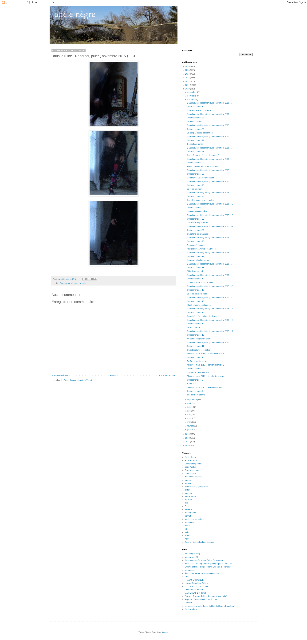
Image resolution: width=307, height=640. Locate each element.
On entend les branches (197, 234)
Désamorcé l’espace (196, 245)
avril (189, 418)
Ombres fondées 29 (195, 140)
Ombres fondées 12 (195, 335)
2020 (187, 89)
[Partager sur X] (89, 279)
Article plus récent (60, 375)
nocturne (188, 500)
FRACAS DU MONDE (194, 580)
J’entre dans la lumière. (197, 211)
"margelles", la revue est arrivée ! (201, 249)
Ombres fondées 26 (195, 174)
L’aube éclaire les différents (199, 110)
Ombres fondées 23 (195, 208)
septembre (192, 399)
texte (187, 535)
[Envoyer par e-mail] (83, 279)
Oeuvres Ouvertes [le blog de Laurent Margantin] (206, 596)
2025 (187, 70)
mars (189, 422)
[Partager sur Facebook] (92, 279)
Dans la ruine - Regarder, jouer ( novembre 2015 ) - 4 (210, 309)
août (189, 403)
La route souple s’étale (197, 294)
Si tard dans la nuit (195, 271)
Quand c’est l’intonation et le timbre (202, 316)
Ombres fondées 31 (195, 118)
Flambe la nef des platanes (199, 305)
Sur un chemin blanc (196, 395)
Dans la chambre (192, 470)
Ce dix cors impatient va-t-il (199, 222)
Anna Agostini (191, 460)
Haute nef (191, 383)
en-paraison (190, 570)
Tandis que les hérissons (198, 260)
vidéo (187, 539)
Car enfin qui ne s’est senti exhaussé (203, 155)
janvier (190, 429)
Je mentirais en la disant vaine (200, 283)
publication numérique (194, 519)
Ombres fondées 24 (195, 196)
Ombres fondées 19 (195, 256)
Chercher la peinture (194, 464)
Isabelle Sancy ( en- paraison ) (198, 486)
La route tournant (194, 189)
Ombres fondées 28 (195, 151)
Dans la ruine (65, 283)
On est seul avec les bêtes (198, 350)
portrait (188, 516)
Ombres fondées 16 (195, 290)
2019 (187, 434)
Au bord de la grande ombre (199, 339)
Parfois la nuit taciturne (197, 361)
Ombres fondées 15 (195, 301)
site (186, 529)
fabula (187, 577)
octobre (190, 100)
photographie (76, 283)
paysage (188, 509)
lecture (188, 490)
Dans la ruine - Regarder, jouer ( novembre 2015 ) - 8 (210, 215)
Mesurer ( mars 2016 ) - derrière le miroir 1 (205, 365)
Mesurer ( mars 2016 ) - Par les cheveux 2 (205, 387)
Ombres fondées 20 (195, 241)
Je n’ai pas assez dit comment (200, 133)
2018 (187, 438)
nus (186, 503)
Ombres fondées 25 (195, 185)
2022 (187, 81)
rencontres (189, 522)
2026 (187, 66)
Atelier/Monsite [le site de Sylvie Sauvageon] (204, 560)
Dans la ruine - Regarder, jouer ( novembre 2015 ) (208, 342)
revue (187, 526)
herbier (188, 483)
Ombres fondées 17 (195, 279)
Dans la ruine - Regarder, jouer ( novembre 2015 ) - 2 (210, 331)
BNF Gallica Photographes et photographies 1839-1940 (209, 564)
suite (84, 283)
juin (189, 411)
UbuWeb (188, 603)
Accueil (113, 375)
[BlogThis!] (86, 279)
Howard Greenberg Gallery (196, 583)
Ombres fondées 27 (195, 163)
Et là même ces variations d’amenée (203, 166)
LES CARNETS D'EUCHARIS (197, 586)
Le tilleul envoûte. (194, 122)
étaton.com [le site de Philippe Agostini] (202, 573)
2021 (187, 85)
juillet (190, 407)
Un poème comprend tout (198, 372)
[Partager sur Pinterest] (95, 279)
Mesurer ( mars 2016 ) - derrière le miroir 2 (205, 354)
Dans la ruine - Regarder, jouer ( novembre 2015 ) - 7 (210, 226)
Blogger (164, 632)
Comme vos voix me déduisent (200, 178)
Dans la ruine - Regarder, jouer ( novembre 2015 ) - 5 (210, 297)
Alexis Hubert (190, 457)
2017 (187, 442)
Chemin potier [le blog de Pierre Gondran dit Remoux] (208, 567)
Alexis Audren (191, 609)
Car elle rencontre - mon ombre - (201, 200)
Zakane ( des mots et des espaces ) (200, 542)
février (190, 426)
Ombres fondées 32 (195, 106)
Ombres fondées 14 (195, 312)
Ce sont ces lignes (195, 144)
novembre (192, 96)
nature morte (190, 496)
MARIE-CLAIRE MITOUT (195, 593)
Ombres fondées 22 (195, 219)
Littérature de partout (194, 590)
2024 (187, 74)
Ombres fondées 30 (195, 129)
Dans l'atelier (190, 467)
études (188, 480)
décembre (192, 92)
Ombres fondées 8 (195, 380)
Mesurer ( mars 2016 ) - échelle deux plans (205, 376)
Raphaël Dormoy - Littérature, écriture (201, 599)
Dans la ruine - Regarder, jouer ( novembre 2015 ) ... (209, 103)
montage (188, 493)
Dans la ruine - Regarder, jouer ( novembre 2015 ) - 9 (210, 204)
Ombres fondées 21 (195, 230)
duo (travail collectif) (193, 477)
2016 (187, 445)
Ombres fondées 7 (195, 391)
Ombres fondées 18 (195, 267)
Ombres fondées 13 (195, 324)
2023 (187, 77)
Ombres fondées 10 (195, 357)
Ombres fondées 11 (195, 346)
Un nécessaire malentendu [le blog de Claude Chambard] (210, 606)
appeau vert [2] (191, 557)
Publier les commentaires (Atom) (77, 380)
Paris (187, 506)
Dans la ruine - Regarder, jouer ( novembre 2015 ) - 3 (210, 320)
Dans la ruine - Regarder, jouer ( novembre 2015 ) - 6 (210, 286)
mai (189, 414)
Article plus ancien (167, 375)
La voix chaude (193, 327)
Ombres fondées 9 (195, 369)
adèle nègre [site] (192, 554)
